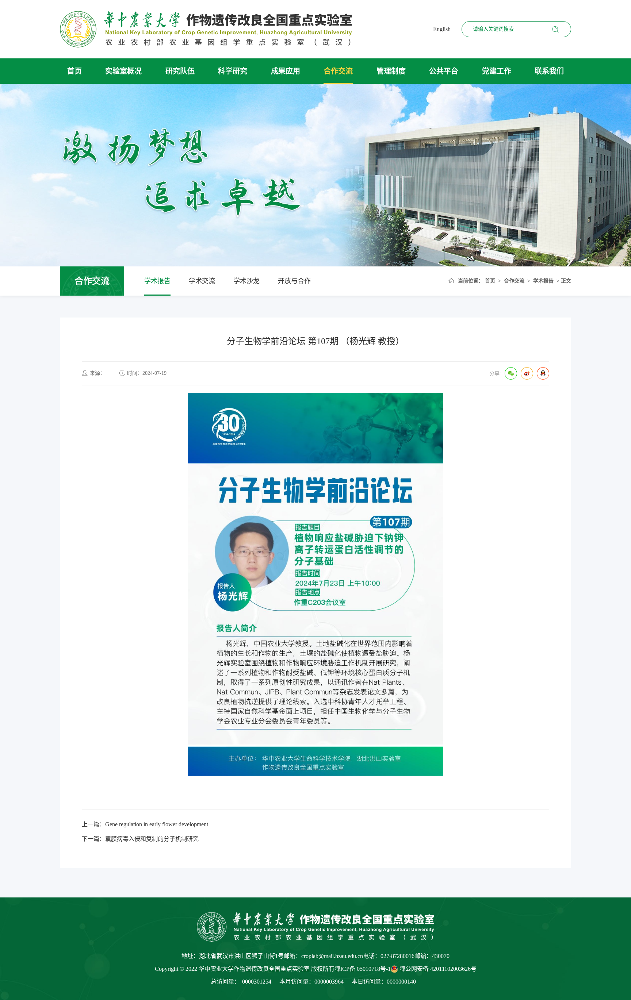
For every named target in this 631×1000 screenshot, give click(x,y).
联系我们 (549, 71)
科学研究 (232, 71)
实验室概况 (123, 71)
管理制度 (391, 71)
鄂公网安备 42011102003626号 (438, 969)
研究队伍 (180, 71)
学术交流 (202, 281)
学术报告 (157, 281)
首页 (74, 71)
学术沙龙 (246, 281)
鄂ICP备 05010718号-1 (362, 969)
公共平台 (443, 71)
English (442, 29)
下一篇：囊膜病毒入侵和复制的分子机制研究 (140, 839)
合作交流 (338, 71)
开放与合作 (294, 281)
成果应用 (285, 71)
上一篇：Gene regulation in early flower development (145, 824)
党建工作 (496, 71)
